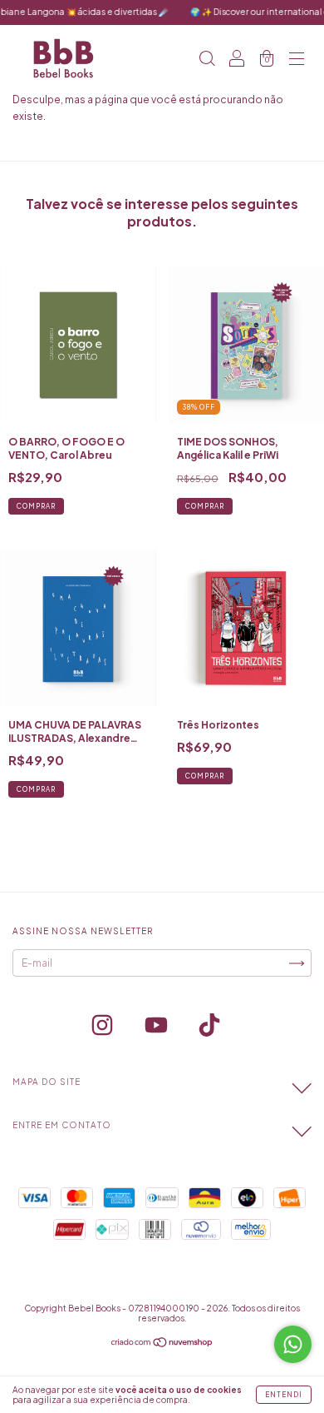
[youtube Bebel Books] (157, 1028)
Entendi (283, 1395)
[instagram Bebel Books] (103, 1028)
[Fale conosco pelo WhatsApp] (293, 1344)
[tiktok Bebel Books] (209, 1028)
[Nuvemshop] (162, 1344)
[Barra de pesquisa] (207, 60)
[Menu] (296, 60)
